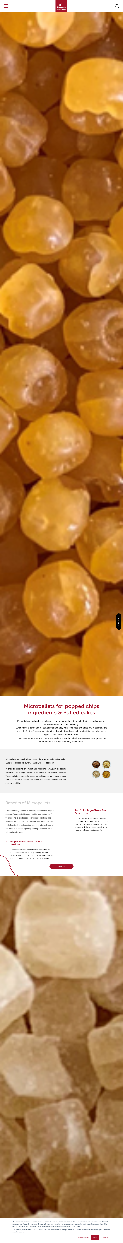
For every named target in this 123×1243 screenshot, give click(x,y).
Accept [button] (95, 1237)
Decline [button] (105, 1237)
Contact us (61, 866)
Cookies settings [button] (83, 1237)
